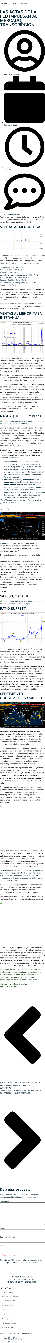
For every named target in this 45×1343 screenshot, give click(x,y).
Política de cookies (8, 1327)
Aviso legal (5, 1319)
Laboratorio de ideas (8, 1301)
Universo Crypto (7, 1305)
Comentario (5, 1201)
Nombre (4, 1228)
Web (1, 1245)
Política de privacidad (9, 1323)
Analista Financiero (8, 1292)
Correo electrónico (8, 1237)
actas (17, 380)
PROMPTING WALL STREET (13, 3)
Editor (4, 1309)
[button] (0, 6)
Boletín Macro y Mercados (10, 1296)
